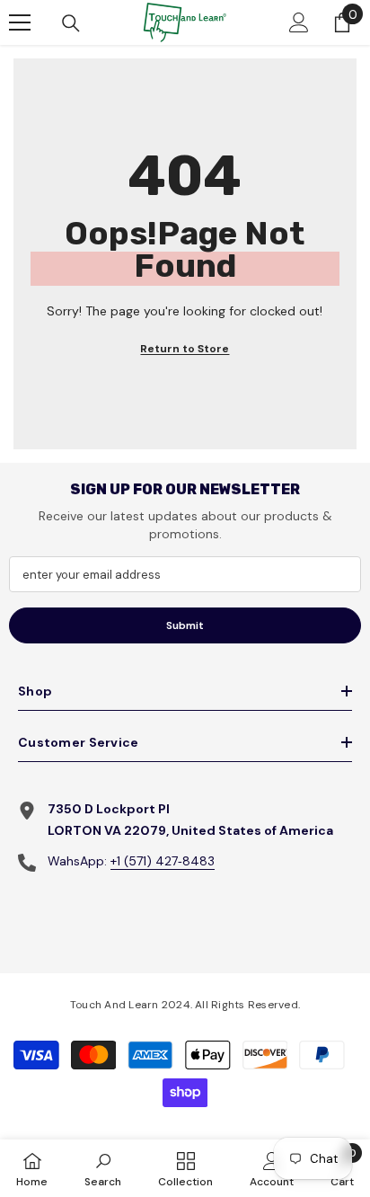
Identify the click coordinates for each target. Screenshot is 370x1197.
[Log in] (299, 22)
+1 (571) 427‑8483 (162, 861)
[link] (103, 1168)
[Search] (71, 23)
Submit (185, 625)
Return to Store (184, 348)
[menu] (20, 22)
